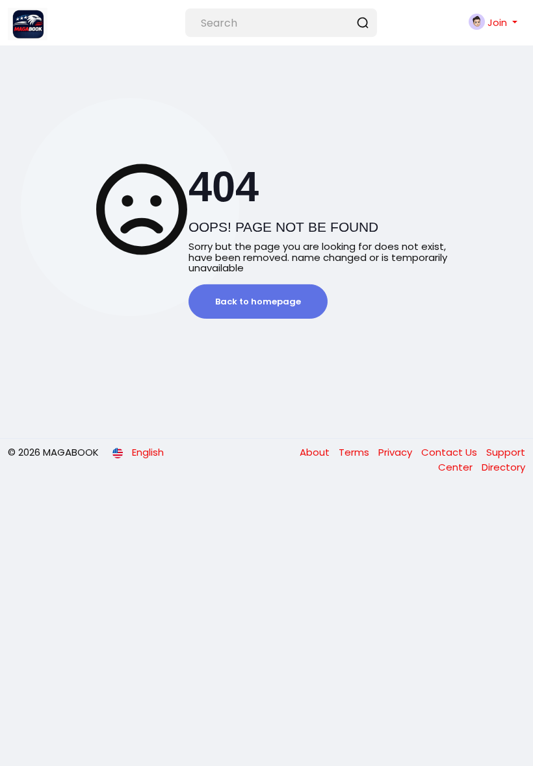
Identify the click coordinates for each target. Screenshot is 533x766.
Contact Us (450, 452)
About (316, 452)
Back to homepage (258, 301)
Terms (355, 452)
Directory (503, 467)
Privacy (396, 452)
